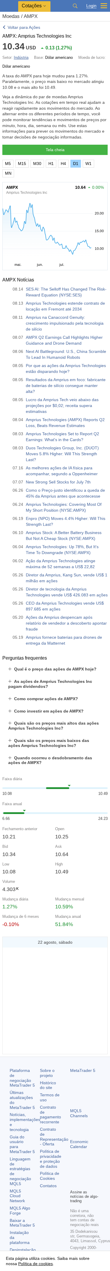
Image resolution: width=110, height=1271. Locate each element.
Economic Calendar (79, 1144)
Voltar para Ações (24, 27)
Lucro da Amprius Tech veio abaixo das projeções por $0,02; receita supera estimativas (62, 405)
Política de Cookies (49, 1176)
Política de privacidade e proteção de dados (50, 1158)
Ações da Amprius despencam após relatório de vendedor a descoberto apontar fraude (66, 623)
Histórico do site (48, 1085)
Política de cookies (35, 1263)
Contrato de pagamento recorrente (50, 1114)
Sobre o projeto (47, 1073)
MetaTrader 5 (82, 1070)
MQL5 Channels (79, 1113)
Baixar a (22, 1223)
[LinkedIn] (83, 1183)
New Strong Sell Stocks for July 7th (58, 482)
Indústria (21, 57)
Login (91, 6)
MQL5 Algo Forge (20, 1210)
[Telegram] (83, 1174)
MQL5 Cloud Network (17, 1196)
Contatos (48, 1185)
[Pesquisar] (75, 5)
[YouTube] (73, 1183)
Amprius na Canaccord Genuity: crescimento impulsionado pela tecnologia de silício (65, 323)
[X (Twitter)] (92, 1174)
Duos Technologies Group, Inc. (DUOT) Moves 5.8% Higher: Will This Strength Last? (62, 454)
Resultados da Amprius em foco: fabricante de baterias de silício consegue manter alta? (66, 385)
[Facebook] (73, 1174)
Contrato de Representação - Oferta (54, 1136)
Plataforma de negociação (22, 1077)
